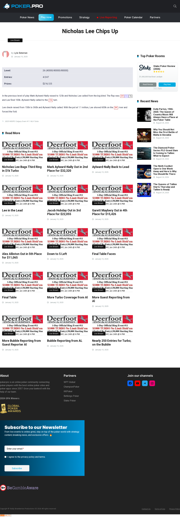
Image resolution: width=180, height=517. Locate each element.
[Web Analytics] (5, 515)
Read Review (148, 84)
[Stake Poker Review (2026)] (145, 69)
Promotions (65, 17)
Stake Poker (70, 400)
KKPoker (68, 391)
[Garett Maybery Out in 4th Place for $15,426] (112, 194)
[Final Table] (22, 281)
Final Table (9, 297)
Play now (46, 17)
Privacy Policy (174, 509)
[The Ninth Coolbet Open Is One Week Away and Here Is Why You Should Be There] (144, 178)
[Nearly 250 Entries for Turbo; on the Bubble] (112, 325)
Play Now (167, 84)
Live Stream (15, 40)
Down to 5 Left (57, 254)
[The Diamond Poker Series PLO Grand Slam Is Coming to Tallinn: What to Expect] (144, 159)
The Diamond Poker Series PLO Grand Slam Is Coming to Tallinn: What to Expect (165, 151)
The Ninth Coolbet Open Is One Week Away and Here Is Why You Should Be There (164, 170)
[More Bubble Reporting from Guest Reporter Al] (22, 325)
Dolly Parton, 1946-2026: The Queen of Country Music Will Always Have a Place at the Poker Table (165, 114)
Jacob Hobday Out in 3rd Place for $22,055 (64, 212)
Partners (155, 17)
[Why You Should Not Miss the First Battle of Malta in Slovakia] (144, 141)
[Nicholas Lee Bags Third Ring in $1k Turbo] (22, 151)
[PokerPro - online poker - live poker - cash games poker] (23, 6)
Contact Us (146, 509)
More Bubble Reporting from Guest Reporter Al (21, 342)
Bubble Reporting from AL (64, 340)
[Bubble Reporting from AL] (67, 325)
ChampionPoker (71, 386)
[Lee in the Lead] (22, 194)
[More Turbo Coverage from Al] (67, 281)
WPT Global (69, 382)
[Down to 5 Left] (67, 238)
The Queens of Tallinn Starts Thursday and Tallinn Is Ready (165, 187)
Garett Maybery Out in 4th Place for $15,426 (109, 212)
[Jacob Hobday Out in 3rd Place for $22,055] (67, 194)
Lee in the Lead (12, 210)
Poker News (27, 17)
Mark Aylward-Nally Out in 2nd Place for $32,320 (67, 168)
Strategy (84, 17)
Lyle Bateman (20, 53)
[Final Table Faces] (112, 238)
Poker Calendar (133, 17)
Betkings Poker (71, 396)
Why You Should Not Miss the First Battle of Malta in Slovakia (165, 132)
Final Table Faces (104, 254)
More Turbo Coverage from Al (67, 297)
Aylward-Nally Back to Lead (110, 167)
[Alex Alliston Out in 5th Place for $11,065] (22, 238)
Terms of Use (160, 509)
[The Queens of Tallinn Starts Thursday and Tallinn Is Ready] (144, 196)
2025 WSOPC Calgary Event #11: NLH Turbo (22, 121)
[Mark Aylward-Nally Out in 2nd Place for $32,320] (67, 151)
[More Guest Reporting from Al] (112, 281)
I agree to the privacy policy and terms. (26, 457)
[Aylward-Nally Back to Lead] (112, 151)
